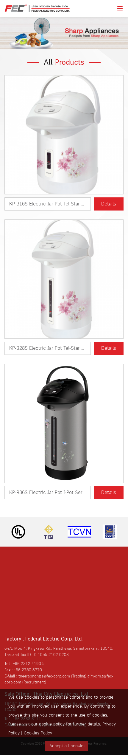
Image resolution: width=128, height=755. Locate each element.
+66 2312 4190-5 (29, 663)
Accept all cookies (67, 746)
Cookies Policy (38, 733)
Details (108, 204)
